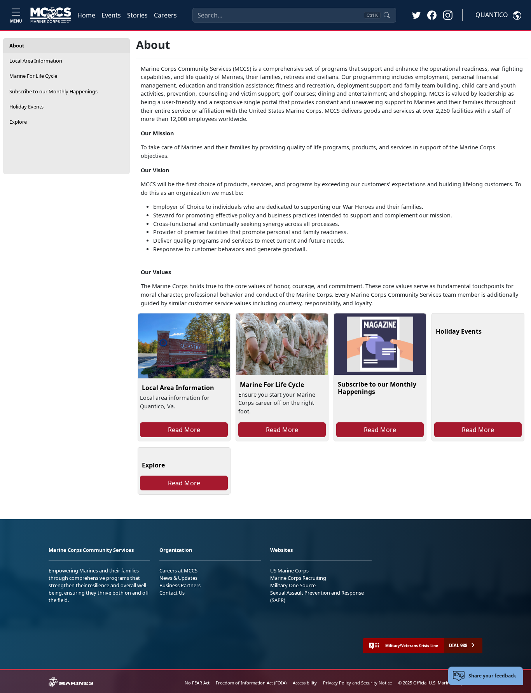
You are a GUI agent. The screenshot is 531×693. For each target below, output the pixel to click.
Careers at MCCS (178, 570)
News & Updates (178, 577)
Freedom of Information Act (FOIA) (251, 683)
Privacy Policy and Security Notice (357, 683)
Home (86, 15)
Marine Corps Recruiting (298, 577)
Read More (184, 429)
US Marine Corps (289, 570)
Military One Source (293, 585)
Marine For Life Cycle (33, 75)
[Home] (50, 15)
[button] (432, 14)
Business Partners (180, 585)
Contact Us (172, 592)
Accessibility (305, 683)
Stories (137, 15)
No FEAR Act (197, 683)
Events (111, 15)
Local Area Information (35, 60)
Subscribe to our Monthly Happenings (53, 91)
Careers (165, 15)
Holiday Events (26, 106)
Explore (18, 121)
